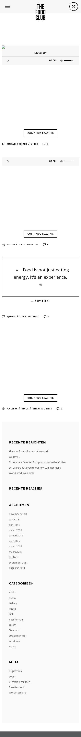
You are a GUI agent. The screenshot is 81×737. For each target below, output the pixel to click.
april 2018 (14, 525)
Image (25, 408)
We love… (14, 456)
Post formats (16, 619)
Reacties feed (16, 687)
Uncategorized (17, 144)
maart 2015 (15, 551)
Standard (14, 630)
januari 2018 (16, 535)
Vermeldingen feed (19, 682)
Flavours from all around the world (28, 451)
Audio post (16, 173)
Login (12, 676)
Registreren (15, 671)
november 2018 (18, 514)
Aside (12, 592)
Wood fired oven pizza (21, 473)
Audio (11, 244)
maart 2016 (15, 546)
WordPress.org (17, 692)
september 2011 (18, 562)
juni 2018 (14, 519)
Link (11, 614)
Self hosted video (25, 72)
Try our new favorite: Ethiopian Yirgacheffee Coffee (37, 462)
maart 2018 (15, 530)
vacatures (14, 641)
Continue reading (40, 133)
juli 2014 (13, 557)
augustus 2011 (17, 568)
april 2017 (14, 541)
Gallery (12, 408)
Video (34, 144)
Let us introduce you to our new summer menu (35, 467)
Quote (11, 316)
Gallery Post (19, 337)
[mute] (62, 60)
